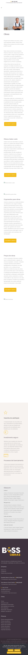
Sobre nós (3, 569)
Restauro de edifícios (6, 611)
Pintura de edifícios (5, 621)
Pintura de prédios (5, 626)
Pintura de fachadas (6, 622)
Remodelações (4, 608)
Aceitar (11, 650)
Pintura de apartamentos (7, 619)
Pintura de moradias (6, 624)
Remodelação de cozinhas (7, 606)
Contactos (3, 571)
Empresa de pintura (5, 629)
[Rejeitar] (26, 649)
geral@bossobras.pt (6, 589)
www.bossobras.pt (5, 591)
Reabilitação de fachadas (7, 604)
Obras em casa (4, 602)
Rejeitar (17, 650)
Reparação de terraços (6, 609)
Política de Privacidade (14, 652)
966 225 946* (5, 587)
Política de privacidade (6, 573)
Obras (2, 601)
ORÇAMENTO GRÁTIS (10, 123)
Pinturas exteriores (5, 628)
